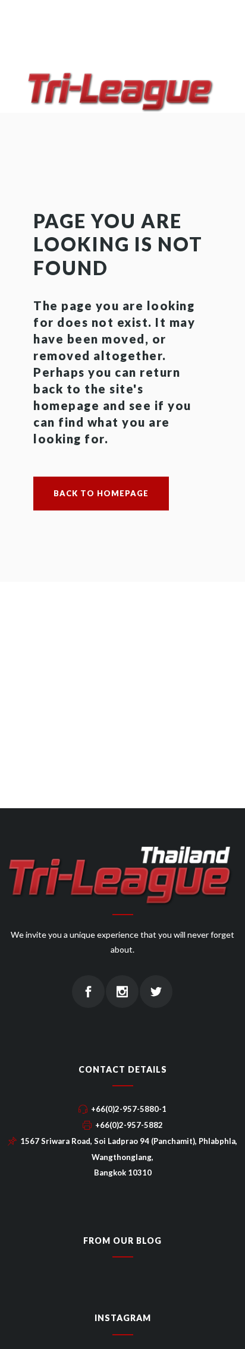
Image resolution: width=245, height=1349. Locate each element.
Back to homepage (101, 493)
